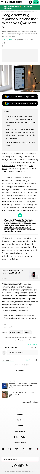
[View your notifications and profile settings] (36, 360)
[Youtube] (16, 449)
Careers (20, 425)
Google (4, 327)
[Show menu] (2, 2)
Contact (20, 420)
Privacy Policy (20, 437)
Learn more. (35, 11)
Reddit (7, 256)
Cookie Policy (20, 443)
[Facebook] (3, 449)
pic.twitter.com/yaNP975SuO (17, 227)
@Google (8, 220)
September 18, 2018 (12, 231)
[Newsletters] (30, 449)
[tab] (8, 360)
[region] (20, 374)
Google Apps (10, 327)
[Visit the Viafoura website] (33, 402)
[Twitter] (23, 449)
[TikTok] (37, 449)
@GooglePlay (19, 220)
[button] (20, 2)
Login (36, 2)
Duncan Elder (8, 40)
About (20, 414)
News (4, 324)
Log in (29, 344)
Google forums (8, 165)
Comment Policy (16, 340)
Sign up (35, 344)
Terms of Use (20, 431)
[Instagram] (10, 449)
